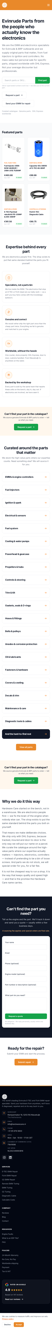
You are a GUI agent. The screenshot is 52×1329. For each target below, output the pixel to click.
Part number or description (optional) (20, 985)
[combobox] (18, 80)
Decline (7, 1324)
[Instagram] (4, 1157)
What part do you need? (15, 995)
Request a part (13, 95)
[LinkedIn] (10, 1157)
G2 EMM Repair (8, 1179)
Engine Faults (7, 1234)
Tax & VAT (6, 1271)
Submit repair (24, 1062)
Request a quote (16, 1016)
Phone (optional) (12, 963)
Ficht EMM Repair (9, 1175)
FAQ (4, 1242)
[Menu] (48, 5)
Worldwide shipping (10, 1263)
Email (7, 953)
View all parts (26, 747)
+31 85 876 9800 (15, 1131)
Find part (42, 80)
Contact (5, 1221)
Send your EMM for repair (18, 103)
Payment (5, 1267)
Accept (19, 1324)
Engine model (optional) (15, 974)
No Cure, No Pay (9, 1259)
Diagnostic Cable (9, 1196)
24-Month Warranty (10, 1255)
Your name (9, 942)
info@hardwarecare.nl (17, 1124)
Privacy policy (8, 1319)
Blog (4, 1217)
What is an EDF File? (10, 1238)
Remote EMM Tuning (10, 1184)
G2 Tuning (6, 1192)
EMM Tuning (7, 1188)
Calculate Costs (8, 1200)
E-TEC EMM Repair (10, 1171)
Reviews (5, 1213)
